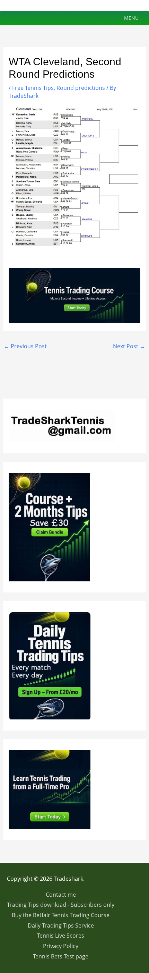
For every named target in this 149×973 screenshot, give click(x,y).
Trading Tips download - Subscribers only (60, 904)
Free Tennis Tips (33, 88)
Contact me (61, 894)
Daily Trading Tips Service (61, 925)
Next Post (129, 346)
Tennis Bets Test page (60, 956)
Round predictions (80, 88)
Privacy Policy (60, 946)
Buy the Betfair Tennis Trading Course (60, 915)
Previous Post (25, 346)
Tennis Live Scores (60, 935)
